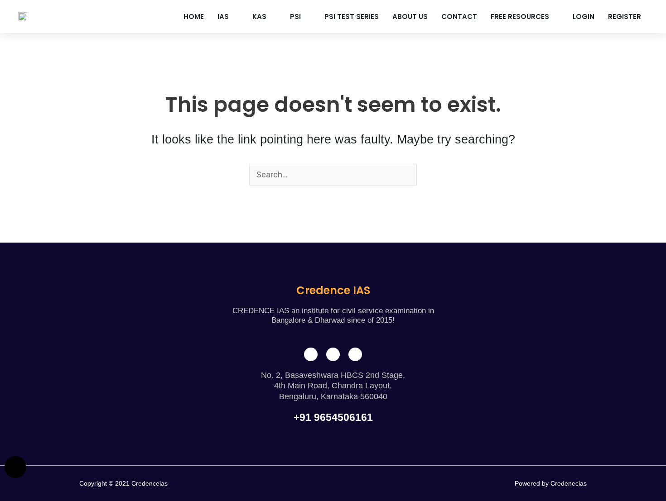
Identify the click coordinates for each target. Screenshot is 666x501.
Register (624, 16)
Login (583, 16)
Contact (459, 16)
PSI (295, 16)
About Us (410, 16)
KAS (259, 16)
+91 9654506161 (333, 417)
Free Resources (520, 16)
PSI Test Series (351, 16)
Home (193, 16)
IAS (223, 16)
